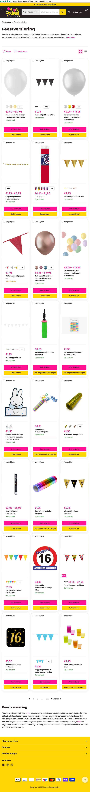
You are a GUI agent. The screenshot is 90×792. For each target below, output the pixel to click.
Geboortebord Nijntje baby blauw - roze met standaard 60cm (14, 436)
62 (47, 699)
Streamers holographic (73, 434)
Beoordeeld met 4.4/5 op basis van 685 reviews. (33, 1)
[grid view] (80, 51)
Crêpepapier (40, 196)
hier (28, 713)
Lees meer (70, 37)
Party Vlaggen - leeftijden (74, 585)
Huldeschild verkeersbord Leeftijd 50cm (43, 587)
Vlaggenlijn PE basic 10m (45, 115)
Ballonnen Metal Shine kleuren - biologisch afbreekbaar (43, 278)
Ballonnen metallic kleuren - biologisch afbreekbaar (72, 117)
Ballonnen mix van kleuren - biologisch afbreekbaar (72, 273)
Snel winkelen (16, 129)
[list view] (85, 51)
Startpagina (6, 22)
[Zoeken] (62, 12)
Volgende (55, 699)
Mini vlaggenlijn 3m (13, 358)
